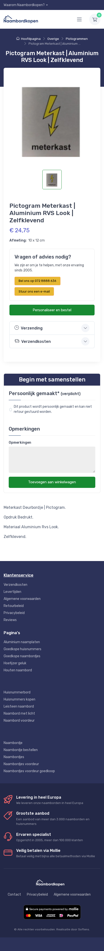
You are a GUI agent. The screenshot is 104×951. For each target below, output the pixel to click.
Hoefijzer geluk (15, 663)
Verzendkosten (15, 585)
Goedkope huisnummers (22, 649)
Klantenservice (18, 575)
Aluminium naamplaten (22, 642)
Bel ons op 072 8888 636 (37, 281)
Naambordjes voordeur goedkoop (29, 771)
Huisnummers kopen (19, 699)
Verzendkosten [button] (36, 341)
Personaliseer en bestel (52, 310)
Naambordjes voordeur (21, 764)
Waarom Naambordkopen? (24, 5)
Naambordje (13, 743)
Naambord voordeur (19, 720)
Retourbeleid (14, 606)
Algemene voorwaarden (22, 599)
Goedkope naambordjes (22, 656)
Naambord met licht (19, 713)
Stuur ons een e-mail (34, 291)
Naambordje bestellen (21, 750)
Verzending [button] (32, 328)
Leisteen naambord (19, 706)
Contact (14, 894)
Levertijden (12, 592)
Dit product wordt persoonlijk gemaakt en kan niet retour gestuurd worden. (53, 409)
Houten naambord (18, 670)
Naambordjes (14, 757)
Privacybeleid (14, 613)
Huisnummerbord (17, 692)
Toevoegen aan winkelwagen (52, 482)
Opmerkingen (20, 443)
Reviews (10, 620)
